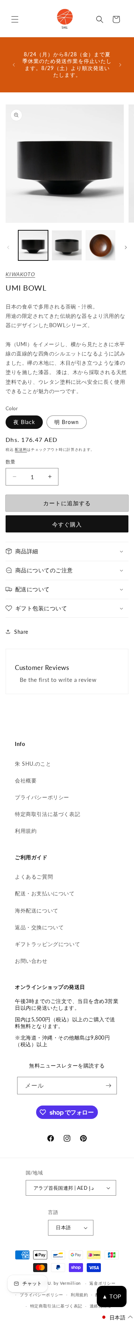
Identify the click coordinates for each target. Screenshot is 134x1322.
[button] (15, 19)
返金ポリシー (102, 1283)
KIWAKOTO (20, 274)
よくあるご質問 (34, 876)
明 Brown (66, 422)
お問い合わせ (31, 961)
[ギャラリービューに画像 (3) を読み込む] (67, 245)
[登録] (108, 1085)
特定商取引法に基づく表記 (47, 814)
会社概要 (25, 780)
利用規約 (25, 831)
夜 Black (24, 422)
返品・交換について (39, 927)
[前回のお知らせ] (14, 65)
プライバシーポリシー (42, 797)
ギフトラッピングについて (47, 944)
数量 (11, 462)
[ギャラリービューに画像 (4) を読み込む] (100, 245)
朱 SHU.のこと (33, 763)
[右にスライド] (126, 247)
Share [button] (21, 632)
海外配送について (36, 910)
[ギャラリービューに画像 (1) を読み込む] (33, 245)
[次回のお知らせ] (120, 65)
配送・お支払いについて (45, 893)
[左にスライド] (8, 247)
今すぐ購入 (67, 524)
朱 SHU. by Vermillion (58, 1283)
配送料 (21, 449)
